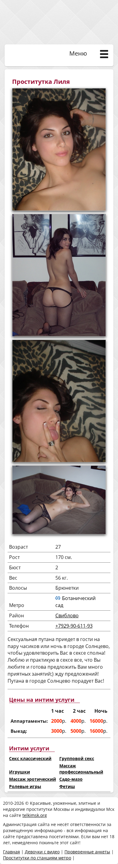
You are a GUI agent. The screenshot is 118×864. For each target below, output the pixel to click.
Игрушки (19, 772)
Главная (11, 852)
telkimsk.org (34, 815)
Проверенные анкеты (87, 852)
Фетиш (67, 786)
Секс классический (30, 758)
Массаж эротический (32, 779)
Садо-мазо (71, 779)
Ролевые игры (25, 786)
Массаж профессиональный (81, 769)
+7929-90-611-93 (74, 625)
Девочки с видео (42, 852)
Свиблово (67, 615)
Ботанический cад (75, 602)
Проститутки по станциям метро (37, 858)
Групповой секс (76, 758)
